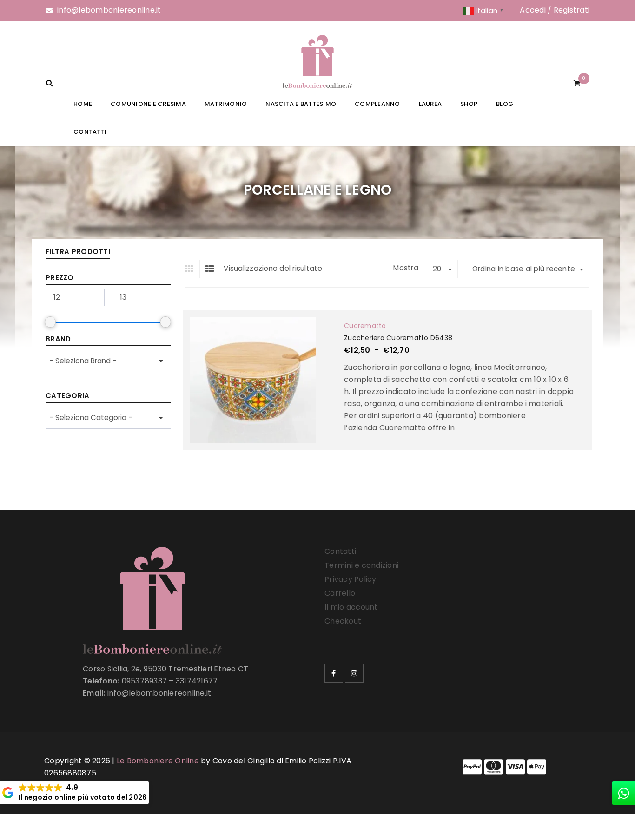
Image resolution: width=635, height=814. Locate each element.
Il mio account (351, 607)
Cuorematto (365, 325)
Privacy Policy (350, 579)
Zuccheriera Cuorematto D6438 (398, 337)
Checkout (342, 621)
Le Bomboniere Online (158, 760)
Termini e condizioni (361, 565)
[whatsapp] (623, 793)
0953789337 (144, 681)
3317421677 (197, 681)
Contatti (340, 551)
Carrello (339, 593)
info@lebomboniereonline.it (109, 10)
